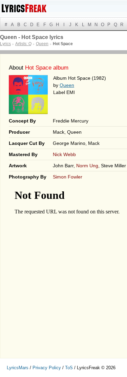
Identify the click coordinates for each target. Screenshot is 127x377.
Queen (67, 85)
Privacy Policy (47, 367)
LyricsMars (17, 367)
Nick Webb (64, 154)
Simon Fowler (67, 177)
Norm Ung (87, 165)
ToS (69, 367)
